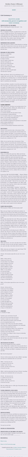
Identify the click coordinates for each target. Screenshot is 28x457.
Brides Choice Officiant (14, 4)
